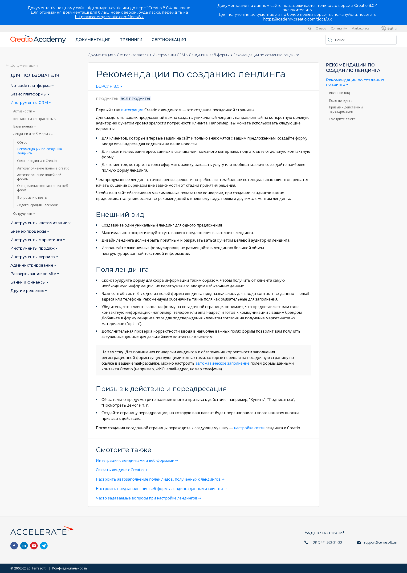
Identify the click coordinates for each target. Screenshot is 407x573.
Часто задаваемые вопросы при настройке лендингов (146, 498)
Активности (23, 111)
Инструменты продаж (33, 248)
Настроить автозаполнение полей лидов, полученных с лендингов (158, 479)
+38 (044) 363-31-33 (326, 542)
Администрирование (32, 265)
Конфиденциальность (69, 568)
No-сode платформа (31, 85)
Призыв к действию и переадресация (346, 109)
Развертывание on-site (33, 274)
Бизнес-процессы (28, 231)
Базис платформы (29, 94)
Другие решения (27, 291)
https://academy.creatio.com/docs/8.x (109, 17)
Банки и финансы (28, 282)
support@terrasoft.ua (380, 542)
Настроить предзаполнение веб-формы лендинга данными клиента (159, 488)
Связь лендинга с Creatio (37, 161)
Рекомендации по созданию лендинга (39, 151)
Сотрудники (23, 213)
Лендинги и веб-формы (209, 55)
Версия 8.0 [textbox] (107, 86)
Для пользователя (133, 55)
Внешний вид (340, 93)
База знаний (23, 126)
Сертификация (169, 39)
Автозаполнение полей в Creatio (43, 168)
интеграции (132, 109)
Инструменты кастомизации (39, 223)
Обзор (22, 142)
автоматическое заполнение (222, 363)
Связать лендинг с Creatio (120, 469)
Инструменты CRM (168, 55)
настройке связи (249, 427)
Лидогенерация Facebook (37, 205)
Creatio (321, 28)
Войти (392, 28)
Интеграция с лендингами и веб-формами (135, 460)
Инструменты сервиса (33, 257)
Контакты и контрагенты (33, 119)
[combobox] (109, 87)
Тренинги (131, 39)
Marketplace (361, 28)
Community (339, 28)
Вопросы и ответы (32, 197)
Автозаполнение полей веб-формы (40, 177)
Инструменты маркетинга (36, 240)
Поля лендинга (341, 101)
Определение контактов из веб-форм (43, 188)
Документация (93, 39)
